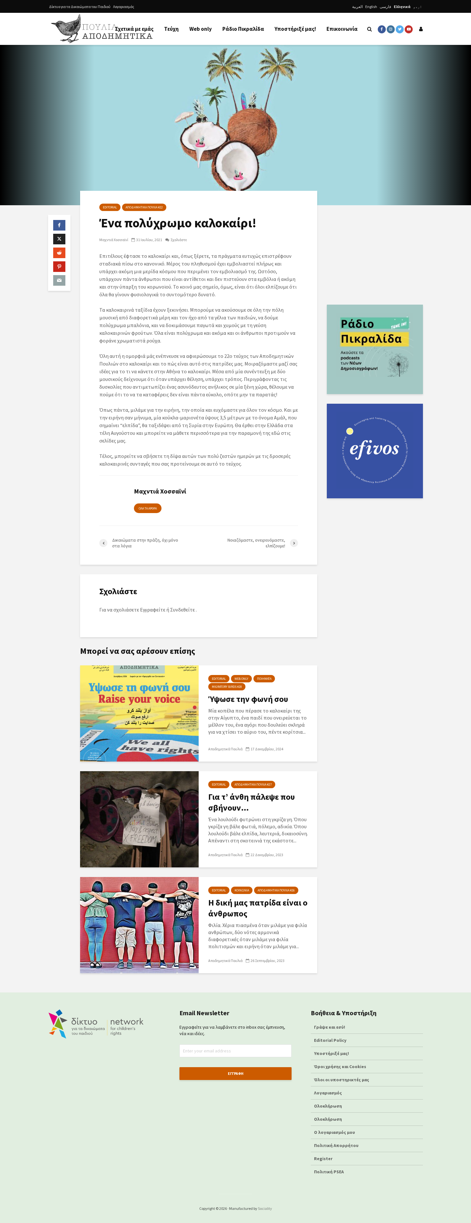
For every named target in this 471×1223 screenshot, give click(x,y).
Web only (200, 28)
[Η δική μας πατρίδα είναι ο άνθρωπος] (139, 924)
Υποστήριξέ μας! (295, 28)
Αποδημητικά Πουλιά (225, 748)
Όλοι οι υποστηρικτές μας (341, 1080)
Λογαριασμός (123, 6)
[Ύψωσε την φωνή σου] (139, 713)
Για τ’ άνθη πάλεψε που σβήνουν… (251, 802)
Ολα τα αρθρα (148, 508)
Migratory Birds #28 (227, 687)
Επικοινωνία (342, 28)
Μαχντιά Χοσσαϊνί (113, 239)
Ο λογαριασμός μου (334, 1132)
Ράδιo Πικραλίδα (243, 28)
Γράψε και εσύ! (329, 1027)
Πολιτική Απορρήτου (336, 1145)
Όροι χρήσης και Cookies (340, 1066)
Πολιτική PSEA (329, 1172)
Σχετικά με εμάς (134, 28)
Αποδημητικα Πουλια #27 (253, 784)
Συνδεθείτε (182, 609)
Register (323, 1158)
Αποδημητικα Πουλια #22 (144, 207)
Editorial (110, 207)
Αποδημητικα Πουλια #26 (276, 890)
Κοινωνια (242, 890)
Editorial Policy (330, 1040)
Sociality (265, 1208)
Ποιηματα (264, 679)
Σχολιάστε (178, 239)
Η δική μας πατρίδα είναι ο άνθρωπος (258, 908)
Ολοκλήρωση (328, 1106)
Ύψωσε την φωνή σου (248, 699)
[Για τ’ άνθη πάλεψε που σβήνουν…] (139, 818)
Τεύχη (171, 28)
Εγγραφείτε (152, 609)
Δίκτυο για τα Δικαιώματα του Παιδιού (80, 6)
